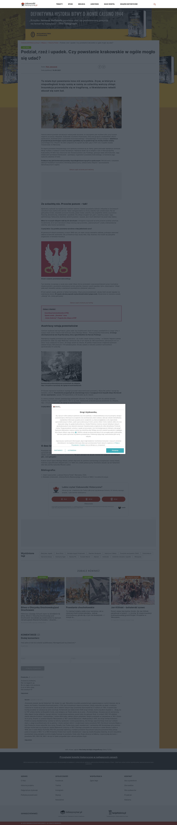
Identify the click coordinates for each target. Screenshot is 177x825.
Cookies (82, 445)
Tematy (59, 4)
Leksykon (95, 4)
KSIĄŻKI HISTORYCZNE (129, 4)
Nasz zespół (109, 4)
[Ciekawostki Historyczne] (30, 4)
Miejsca (81, 4)
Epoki (70, 4)
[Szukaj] (154, 4)
